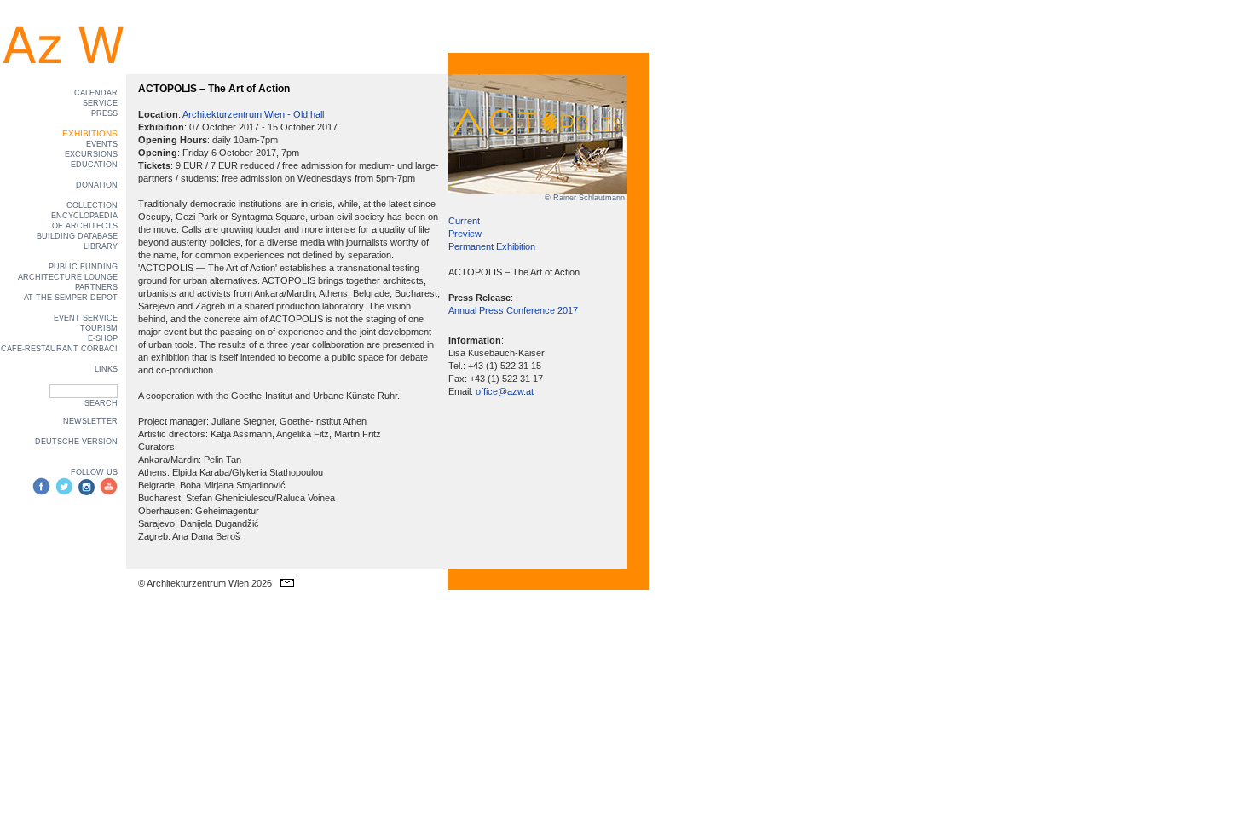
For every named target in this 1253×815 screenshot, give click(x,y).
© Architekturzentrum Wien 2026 (205, 583)
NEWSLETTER (90, 421)
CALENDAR (96, 93)
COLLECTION (92, 205)
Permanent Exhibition (491, 246)
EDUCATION (94, 164)
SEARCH (101, 403)
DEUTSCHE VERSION (76, 441)
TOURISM (99, 328)
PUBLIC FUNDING (83, 267)
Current (464, 221)
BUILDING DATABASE (77, 236)
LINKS (106, 369)
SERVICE (100, 103)
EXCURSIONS (91, 154)
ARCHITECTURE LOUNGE (68, 277)
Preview (465, 233)
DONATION (97, 185)
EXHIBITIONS (90, 133)
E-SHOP (103, 338)
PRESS (104, 113)
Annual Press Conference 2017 (513, 310)
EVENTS (102, 144)
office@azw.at (505, 391)
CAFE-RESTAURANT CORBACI (59, 348)
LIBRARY (101, 246)
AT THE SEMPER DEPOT (71, 297)
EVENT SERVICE (86, 318)
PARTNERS (96, 287)
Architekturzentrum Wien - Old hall (253, 114)
